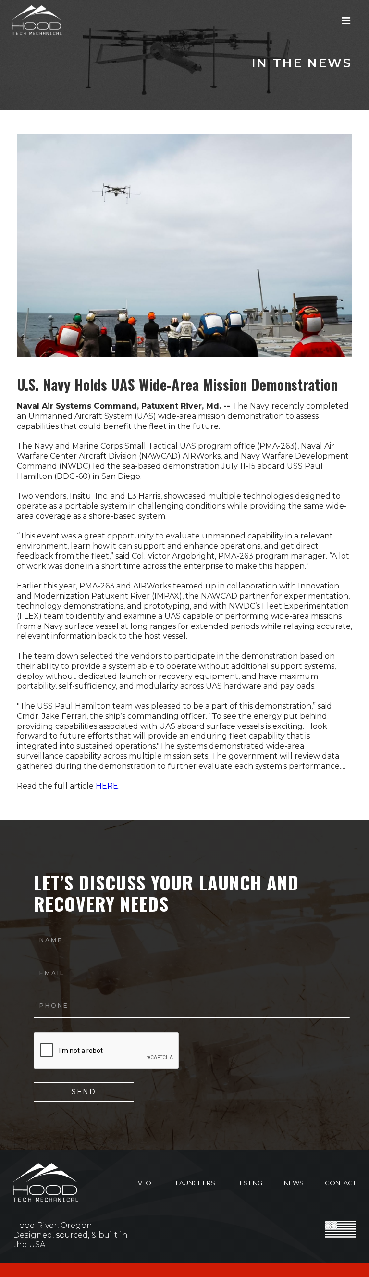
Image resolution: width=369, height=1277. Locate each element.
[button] (346, 21)
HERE (107, 785)
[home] (37, 20)
